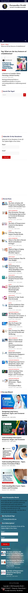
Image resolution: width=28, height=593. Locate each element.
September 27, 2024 (12, 326)
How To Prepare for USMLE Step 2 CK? (15, 324)
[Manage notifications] (3, 589)
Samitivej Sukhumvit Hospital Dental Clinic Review (15, 278)
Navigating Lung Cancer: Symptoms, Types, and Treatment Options (16, 363)
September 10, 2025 (12, 219)
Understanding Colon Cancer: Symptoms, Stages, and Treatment (15, 372)
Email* (4, 150)
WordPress (20, 590)
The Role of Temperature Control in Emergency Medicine (16, 225)
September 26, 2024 (12, 336)
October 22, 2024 (11, 293)
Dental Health (11, 256)
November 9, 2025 (12, 208)
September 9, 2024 (12, 387)
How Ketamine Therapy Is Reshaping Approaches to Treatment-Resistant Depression (16, 215)
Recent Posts (7, 199)
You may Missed (7, 392)
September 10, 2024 (12, 367)
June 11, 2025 (10, 228)
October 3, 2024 (11, 319)
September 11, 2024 (12, 348)
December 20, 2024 (12, 273)
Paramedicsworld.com (9, 519)
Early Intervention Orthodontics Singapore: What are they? (16, 354)
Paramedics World (18, 586)
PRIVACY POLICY (5, 588)
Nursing (10, 201)
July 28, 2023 (4, 77)
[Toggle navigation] (3, 40)
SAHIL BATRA (10, 77)
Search (24, 94)
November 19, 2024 (12, 282)
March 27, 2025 (11, 236)
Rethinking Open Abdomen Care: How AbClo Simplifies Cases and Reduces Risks (16, 268)
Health (4, 70)
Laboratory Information (13, 360)
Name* (4, 144)
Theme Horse (21, 588)
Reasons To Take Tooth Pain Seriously (16, 298)
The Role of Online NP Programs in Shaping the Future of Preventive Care (16, 205)
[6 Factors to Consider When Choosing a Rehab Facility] (14, 64)
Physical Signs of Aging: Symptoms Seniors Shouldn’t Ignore (16, 251)
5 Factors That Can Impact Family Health (15, 233)
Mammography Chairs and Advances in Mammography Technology (16, 288)
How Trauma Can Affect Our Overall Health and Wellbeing (16, 332)
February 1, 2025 (11, 262)
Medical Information (12, 210)
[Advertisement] (14, 25)
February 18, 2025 (11, 245)
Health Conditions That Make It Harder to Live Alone (16, 306)
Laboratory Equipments (13, 312)
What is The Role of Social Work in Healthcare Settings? (17, 241)
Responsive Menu (25, 1)
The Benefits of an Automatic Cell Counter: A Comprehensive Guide (17, 315)
